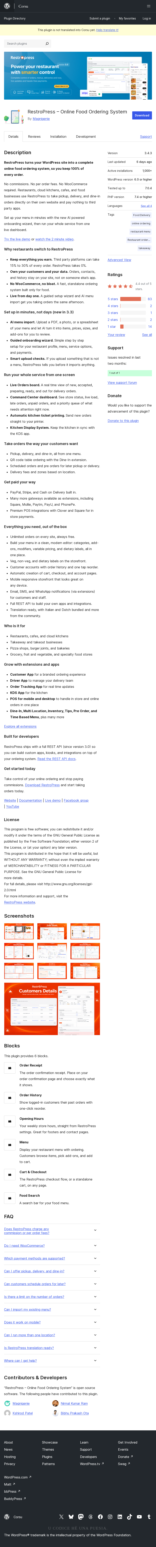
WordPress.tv (92, 1464)
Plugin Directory (15, 18)
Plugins (47, 1457)
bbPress (12, 1491)
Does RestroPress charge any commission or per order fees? (26, 1231)
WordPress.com (18, 1477)
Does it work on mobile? (22, 1322)
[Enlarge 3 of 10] (95, 929)
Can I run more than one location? (29, 1335)
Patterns (48, 1464)
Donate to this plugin (123, 421)
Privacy (9, 1464)
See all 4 (146, 205)
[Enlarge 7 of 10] (28, 968)
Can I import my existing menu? (27, 1310)
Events (123, 1449)
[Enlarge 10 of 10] (95, 988)
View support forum (122, 383)
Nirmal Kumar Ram (74, 1403)
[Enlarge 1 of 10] (28, 929)
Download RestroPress (42, 785)
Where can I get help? (20, 1361)
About (8, 1442)
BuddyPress (15, 1499)
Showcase (50, 1442)
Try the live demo (17, 239)
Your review (116, 335)
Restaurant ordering (140, 239)
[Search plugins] (47, 44)
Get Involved (128, 1442)
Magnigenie (41, 119)
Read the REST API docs (56, 759)
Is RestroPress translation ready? (29, 1348)
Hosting (10, 1457)
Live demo (53, 800)
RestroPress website (19, 902)
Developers (88, 1457)
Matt (9, 1484)
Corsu (18, 1517)
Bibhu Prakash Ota (75, 1413)
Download (142, 115)
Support (146, 136)
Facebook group (76, 800)
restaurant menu (140, 231)
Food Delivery (141, 215)
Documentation (30, 800)
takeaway (144, 248)
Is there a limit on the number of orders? (34, 1297)
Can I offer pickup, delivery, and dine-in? (34, 1271)
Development (86, 136)
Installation (58, 136)
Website (10, 800)
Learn (84, 1442)
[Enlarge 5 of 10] (62, 948)
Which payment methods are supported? (34, 1258)
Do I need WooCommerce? (24, 1246)
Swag (124, 1464)
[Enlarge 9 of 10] (95, 968)
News (8, 1449)
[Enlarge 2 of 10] (62, 929)
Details (13, 136)
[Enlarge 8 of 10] (62, 968)
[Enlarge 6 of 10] (95, 948)
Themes (48, 1449)
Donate (125, 1457)
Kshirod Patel (23, 1413)
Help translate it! (107, 30)
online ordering (141, 223)
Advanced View (119, 260)
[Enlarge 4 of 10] (28, 948)
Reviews (34, 136)
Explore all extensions (20, 726)
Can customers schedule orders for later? (35, 1284)
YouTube (12, 806)
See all (147, 335)
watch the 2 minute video (54, 239)
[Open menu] (149, 6)
